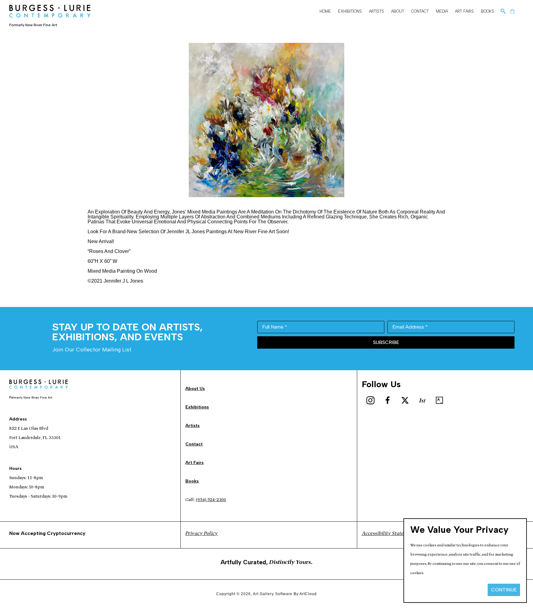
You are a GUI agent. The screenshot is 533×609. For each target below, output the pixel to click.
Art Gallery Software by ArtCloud (285, 594)
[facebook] (388, 400)
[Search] (503, 11)
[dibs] (422, 400)
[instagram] (370, 400)
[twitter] (405, 400)
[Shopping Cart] (512, 11)
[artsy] (440, 400)
